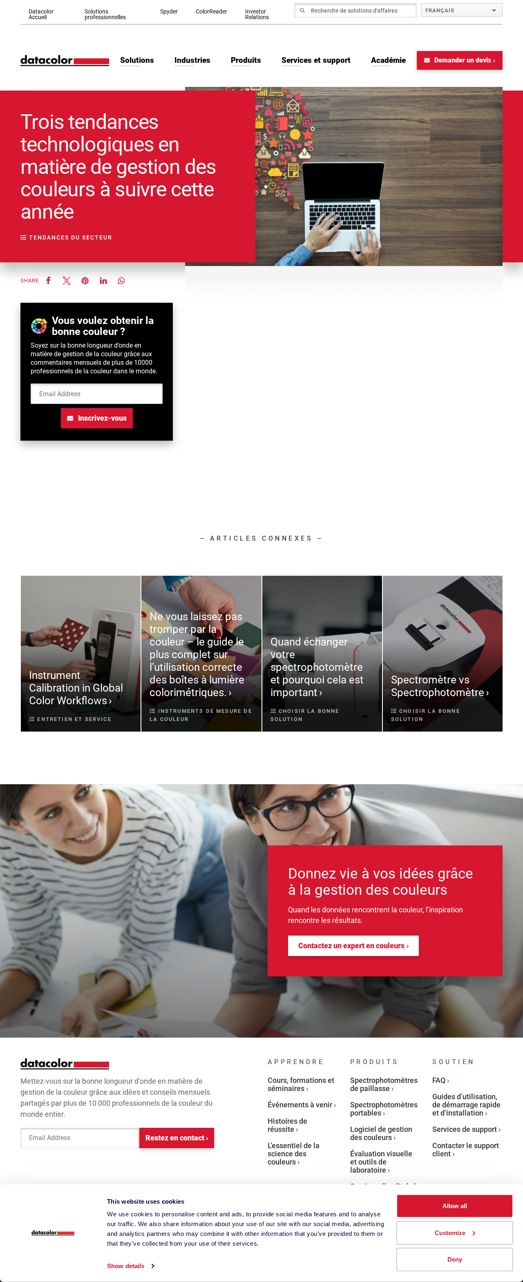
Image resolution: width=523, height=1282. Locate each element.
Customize (450, 1232)
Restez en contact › (176, 1137)
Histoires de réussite (287, 1125)
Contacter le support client (465, 1149)
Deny (454, 1259)
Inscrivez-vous (101, 418)
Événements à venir (300, 1104)
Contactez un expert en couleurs (351, 945)
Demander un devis (462, 60)
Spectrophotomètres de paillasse (384, 1084)
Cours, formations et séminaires (301, 1084)
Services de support (464, 1129)
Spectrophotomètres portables (384, 1108)
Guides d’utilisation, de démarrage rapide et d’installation (466, 1104)
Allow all (455, 1205)
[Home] (65, 60)
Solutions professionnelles (105, 14)
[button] (48, 280)
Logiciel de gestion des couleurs (381, 1133)
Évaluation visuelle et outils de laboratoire (381, 1161)
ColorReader (211, 11)
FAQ (438, 1080)
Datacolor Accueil (41, 14)
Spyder (169, 11)
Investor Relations (257, 14)
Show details (125, 1265)
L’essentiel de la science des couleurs (294, 1153)
